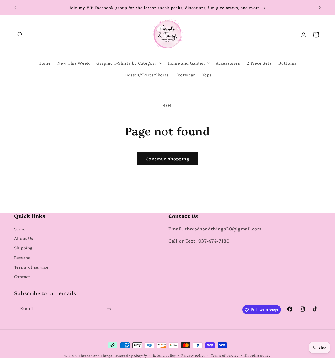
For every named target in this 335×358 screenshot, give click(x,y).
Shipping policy (257, 355)
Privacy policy (193, 355)
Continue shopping (167, 158)
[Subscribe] (109, 308)
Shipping (23, 248)
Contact (22, 276)
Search (21, 228)
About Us (23, 238)
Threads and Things (95, 355)
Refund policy (164, 355)
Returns (22, 257)
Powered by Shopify (130, 355)
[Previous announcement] (15, 7)
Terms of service (31, 267)
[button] (20, 35)
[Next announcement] (319, 7)
